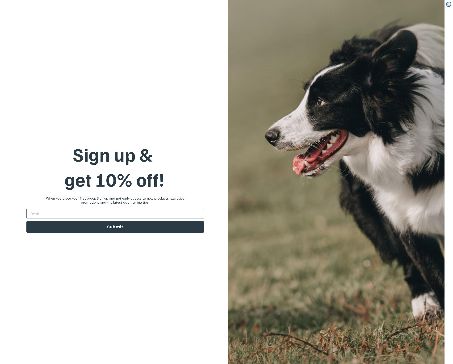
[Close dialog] (448, 4)
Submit (115, 227)
